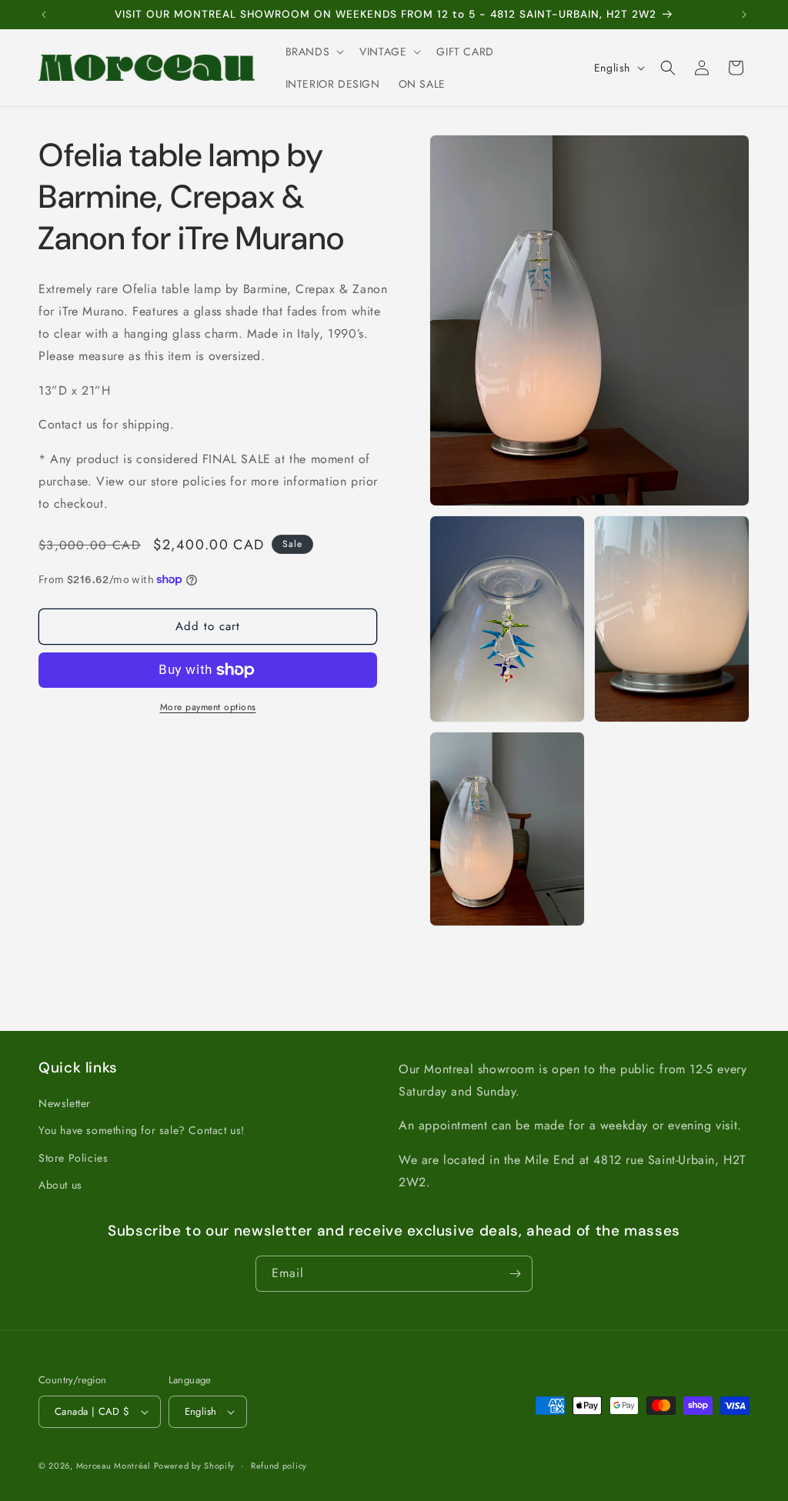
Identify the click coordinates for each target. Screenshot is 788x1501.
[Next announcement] (744, 14)
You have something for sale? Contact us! (141, 1130)
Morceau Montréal (115, 1465)
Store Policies (73, 1158)
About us (60, 1184)
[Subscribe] (515, 1274)
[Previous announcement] (44, 14)
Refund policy (279, 1465)
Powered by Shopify (194, 1465)
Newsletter (64, 1103)
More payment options (208, 707)
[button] (313, 51)
